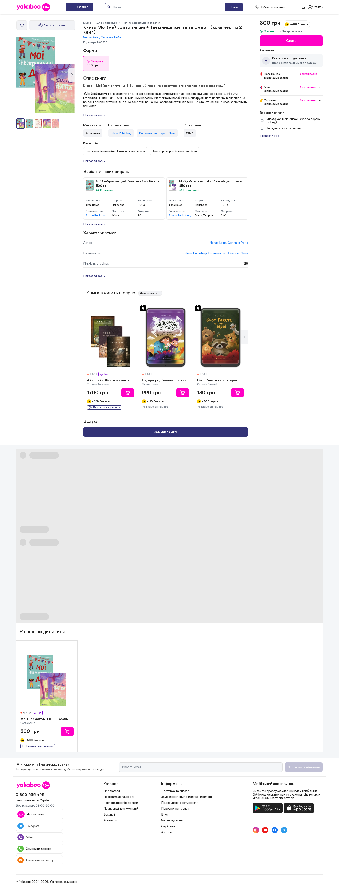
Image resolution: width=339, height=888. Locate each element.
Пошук (234, 7)
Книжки (87, 23)
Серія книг (168, 826)
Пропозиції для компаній (120, 808)
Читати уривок (54, 25)
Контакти (110, 820)
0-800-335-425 (30, 795)
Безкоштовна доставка (106, 407)
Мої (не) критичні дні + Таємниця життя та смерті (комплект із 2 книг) (47, 719)
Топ (106, 374)
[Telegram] (284, 830)
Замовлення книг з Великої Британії (186, 796)
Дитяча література (106, 23)
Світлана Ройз (111, 37)
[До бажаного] (21, 25)
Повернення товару (175, 808)
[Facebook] (275, 830)
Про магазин (112, 791)
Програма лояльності (118, 796)
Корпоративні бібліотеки (120, 802)
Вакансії (109, 814)
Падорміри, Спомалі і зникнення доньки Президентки (165, 380)
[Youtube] (265, 830)
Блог (164, 814)
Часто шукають (172, 820)
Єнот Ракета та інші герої (217, 380)
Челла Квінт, (92, 37)
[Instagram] (256, 830)
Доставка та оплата (175, 791)
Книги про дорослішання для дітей (141, 23)
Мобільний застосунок (273, 784)
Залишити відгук (165, 431)
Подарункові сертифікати (179, 802)
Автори (166, 832)
